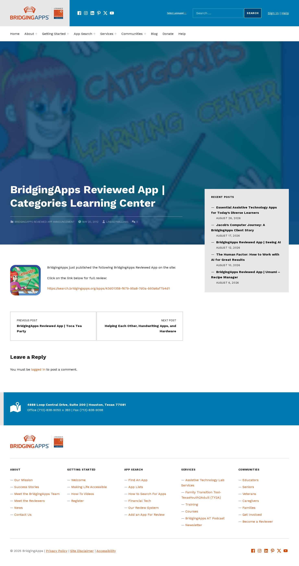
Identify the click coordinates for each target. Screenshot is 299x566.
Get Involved (252, 515)
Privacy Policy (56, 551)
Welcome (78, 480)
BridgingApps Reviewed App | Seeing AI (248, 242)
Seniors (248, 487)
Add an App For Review (146, 515)
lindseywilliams (117, 221)
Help (285, 13)
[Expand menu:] (36, 34)
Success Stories (26, 487)
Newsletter (193, 525)
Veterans (249, 494)
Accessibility (106, 551)
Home (15, 34)
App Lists (135, 487)
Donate (168, 34)
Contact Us (23, 515)
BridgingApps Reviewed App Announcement (45, 221)
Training (191, 504)
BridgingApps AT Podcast (205, 518)
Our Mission (23, 480)
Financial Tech (139, 501)
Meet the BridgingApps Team (37, 494)
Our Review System (143, 508)
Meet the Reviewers (29, 501)
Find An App (137, 480)
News (18, 508)
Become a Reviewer (257, 521)
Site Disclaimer (82, 551)
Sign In (273, 13)
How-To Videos (82, 494)
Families (248, 508)
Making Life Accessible (89, 487)
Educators (250, 480)
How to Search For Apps (147, 494)
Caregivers (250, 501)
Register (77, 501)
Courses (191, 511)
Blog (154, 34)
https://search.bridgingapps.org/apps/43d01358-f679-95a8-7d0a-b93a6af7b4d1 (108, 288)
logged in (38, 369)
